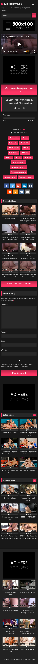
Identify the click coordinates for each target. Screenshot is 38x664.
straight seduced (26, 177)
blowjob (25, 143)
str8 (19, 157)
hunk (26, 147)
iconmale (14, 152)
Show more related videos (19, 283)
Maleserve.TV (12, 4)
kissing (25, 152)
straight (29, 157)
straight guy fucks (19, 167)
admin (22, 129)
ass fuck (13, 143)
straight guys (10, 177)
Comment (4, 305)
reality (9, 157)
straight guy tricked (19, 172)
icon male (15, 138)
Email (3, 341)
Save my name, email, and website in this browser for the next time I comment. (16, 365)
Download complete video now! (20, 90)
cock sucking (14, 147)
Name (4, 332)
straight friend (19, 162)
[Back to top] (31, 658)
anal (26, 138)
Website (4, 350)
